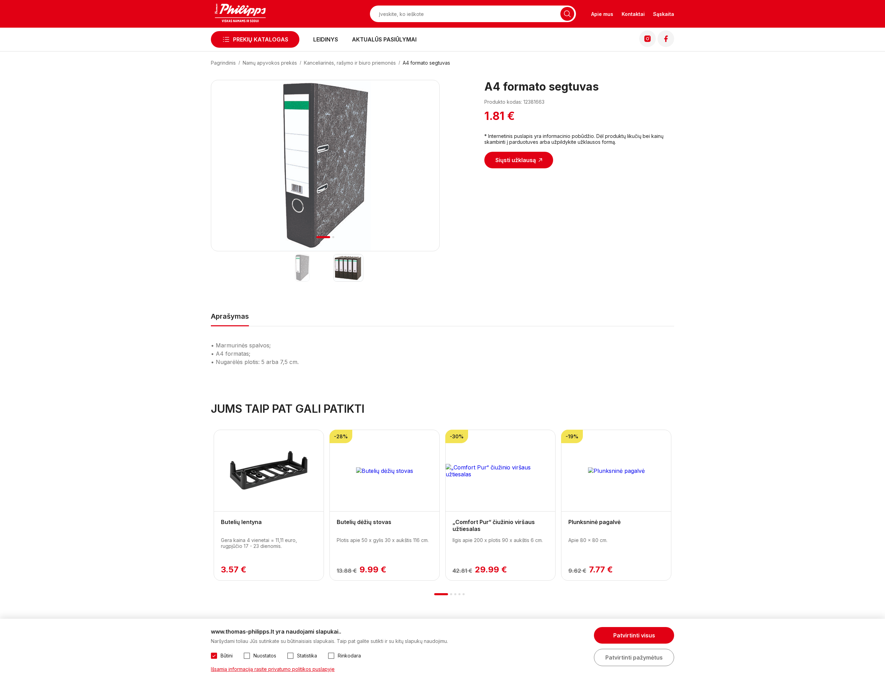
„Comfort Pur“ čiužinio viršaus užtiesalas (494, 525)
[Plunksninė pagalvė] (616, 471)
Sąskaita (663, 14)
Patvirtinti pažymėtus (634, 657)
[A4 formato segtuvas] (302, 268)
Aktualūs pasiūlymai (384, 39)
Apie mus (602, 14)
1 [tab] (323, 237)
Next (425, 174)
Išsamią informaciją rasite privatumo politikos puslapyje (273, 669)
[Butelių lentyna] (269, 471)
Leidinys (325, 39)
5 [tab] (464, 594)
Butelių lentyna (241, 521)
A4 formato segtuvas (426, 63)
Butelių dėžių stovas (364, 521)
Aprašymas (230, 316)
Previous (225, 174)
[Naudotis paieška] (567, 14)
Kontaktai (633, 14)
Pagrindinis (223, 63)
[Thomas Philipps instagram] (647, 44)
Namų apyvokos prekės (270, 63)
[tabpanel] (325, 166)
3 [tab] (455, 594)
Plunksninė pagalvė (594, 521)
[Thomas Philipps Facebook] (666, 44)
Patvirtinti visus (634, 635)
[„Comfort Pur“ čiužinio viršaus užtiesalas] (500, 471)
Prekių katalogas (260, 39)
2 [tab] (333, 237)
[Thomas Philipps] (240, 13)
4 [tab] (459, 594)
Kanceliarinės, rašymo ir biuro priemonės (350, 63)
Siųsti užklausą (515, 160)
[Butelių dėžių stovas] (384, 471)
